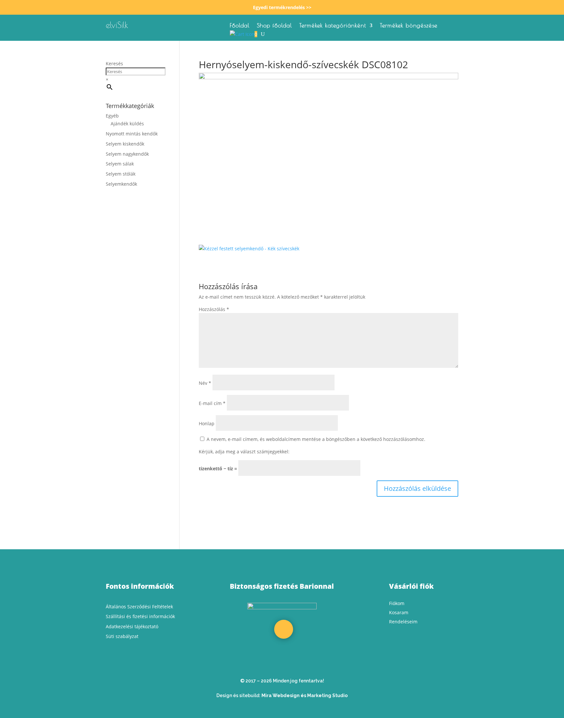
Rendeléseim (403, 621)
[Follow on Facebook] (283, 629)
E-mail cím (212, 403)
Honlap (206, 423)
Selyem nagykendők (127, 154)
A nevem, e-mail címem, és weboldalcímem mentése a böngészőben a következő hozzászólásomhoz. (316, 439)
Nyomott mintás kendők (132, 134)
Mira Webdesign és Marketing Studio (304, 695)
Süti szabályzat (122, 636)
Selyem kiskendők (125, 144)
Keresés (114, 63)
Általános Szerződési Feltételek (139, 606)
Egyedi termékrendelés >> (282, 7)
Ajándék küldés (127, 123)
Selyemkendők (121, 184)
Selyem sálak (120, 164)
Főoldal (240, 26)
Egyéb (112, 116)
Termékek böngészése (408, 26)
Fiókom (396, 603)
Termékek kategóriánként (332, 26)
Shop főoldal (274, 26)
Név (205, 383)
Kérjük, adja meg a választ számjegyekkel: (244, 451)
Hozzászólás (214, 309)
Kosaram (398, 612)
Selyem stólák (120, 174)
